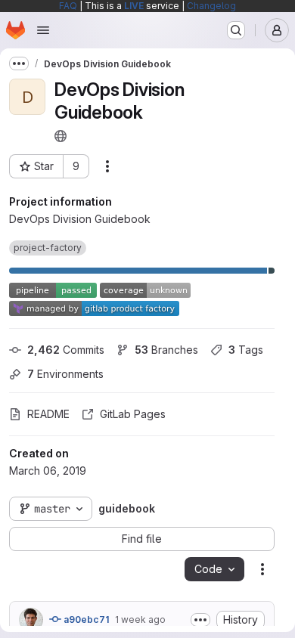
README (48, 413)
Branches (166, 349)
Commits (65, 349)
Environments (65, 373)
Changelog (211, 5)
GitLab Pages (133, 413)
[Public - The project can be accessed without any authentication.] (60, 136)
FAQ (68, 5)
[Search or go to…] (236, 30)
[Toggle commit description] (200, 620)
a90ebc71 (85, 619)
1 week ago (140, 619)
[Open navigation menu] (43, 30)
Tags (245, 349)
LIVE (134, 5)
